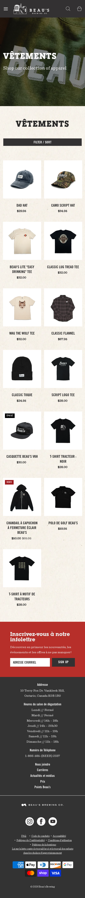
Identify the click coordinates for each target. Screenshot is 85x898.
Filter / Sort (42, 142)
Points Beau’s (42, 787)
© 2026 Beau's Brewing (42, 886)
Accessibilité (59, 835)
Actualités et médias (42, 776)
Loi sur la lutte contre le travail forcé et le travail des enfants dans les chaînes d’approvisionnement (42, 850)
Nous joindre (42, 764)
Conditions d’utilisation (60, 840)
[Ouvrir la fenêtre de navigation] (5, 8)
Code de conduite (40, 835)
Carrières (42, 770)
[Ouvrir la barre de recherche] (68, 8)
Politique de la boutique (44, 844)
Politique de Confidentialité (31, 840)
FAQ (23, 835)
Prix (42, 781)
